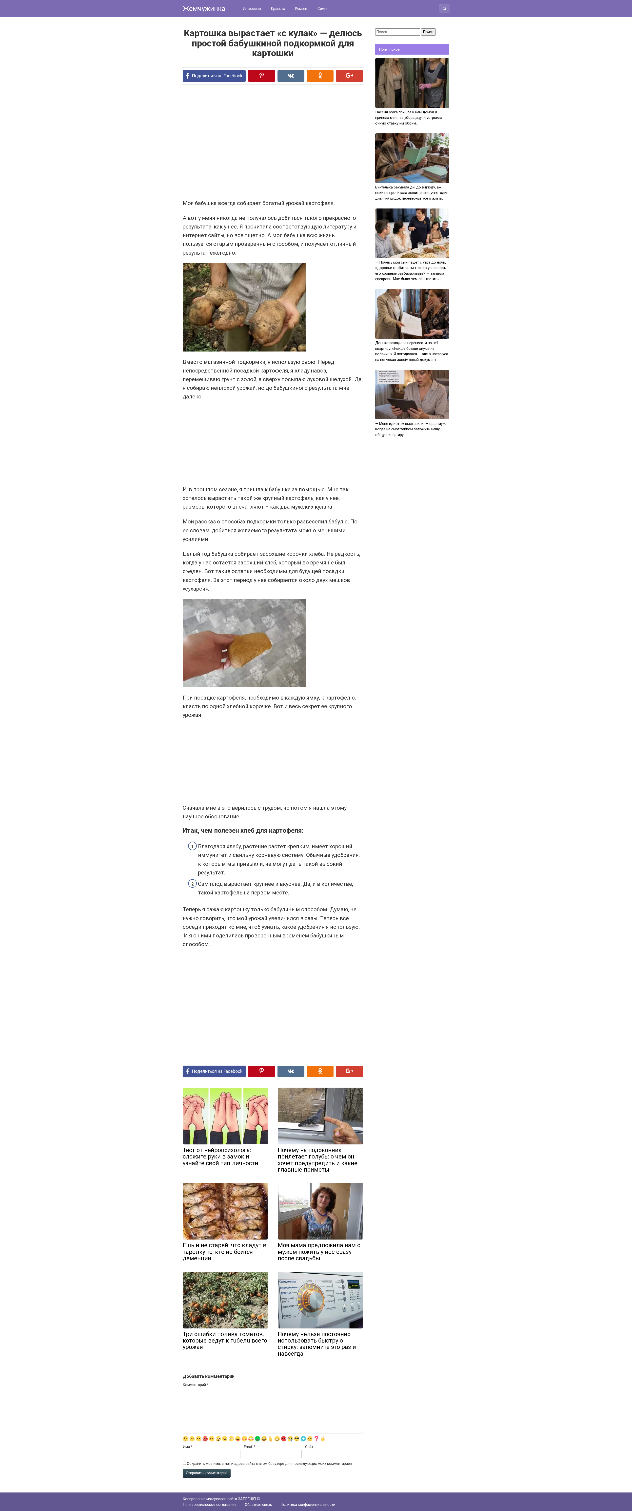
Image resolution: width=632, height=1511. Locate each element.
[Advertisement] (254, 141)
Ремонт (301, 8)
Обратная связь (258, 1504)
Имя (188, 1447)
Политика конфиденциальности (307, 1504)
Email (249, 1447)
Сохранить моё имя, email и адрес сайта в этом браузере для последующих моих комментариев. (270, 1463)
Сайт (309, 1447)
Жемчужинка (204, 8)
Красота (278, 8)
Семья (322, 8)
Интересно (252, 8)
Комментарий (196, 1385)
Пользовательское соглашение (210, 1504)
